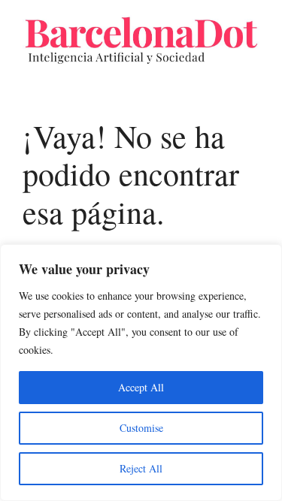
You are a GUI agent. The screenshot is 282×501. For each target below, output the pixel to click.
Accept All (141, 387)
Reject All (141, 468)
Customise (141, 428)
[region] (141, 372)
